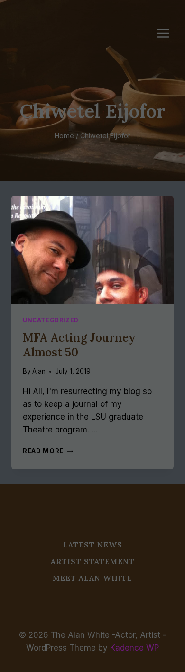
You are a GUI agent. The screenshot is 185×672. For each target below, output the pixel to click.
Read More (48, 451)
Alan (39, 371)
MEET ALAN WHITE (92, 578)
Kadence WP (134, 648)
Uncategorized (51, 320)
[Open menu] (168, 33)
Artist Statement (93, 561)
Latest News (92, 544)
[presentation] (92, 250)
